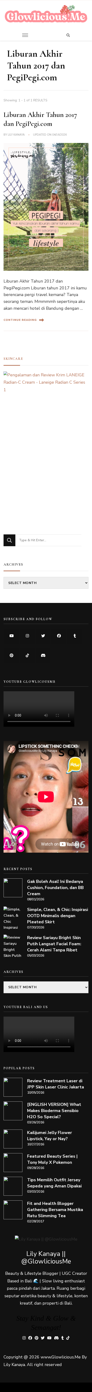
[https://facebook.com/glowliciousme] (58, 636)
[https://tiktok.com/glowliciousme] (27, 655)
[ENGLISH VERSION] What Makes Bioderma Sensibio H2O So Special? (54, 1111)
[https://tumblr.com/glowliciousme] (74, 636)
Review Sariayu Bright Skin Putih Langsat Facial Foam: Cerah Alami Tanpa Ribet (54, 944)
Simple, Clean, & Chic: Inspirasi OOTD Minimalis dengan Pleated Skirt (57, 916)
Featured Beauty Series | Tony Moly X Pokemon (52, 1159)
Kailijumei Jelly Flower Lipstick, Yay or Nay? (49, 1136)
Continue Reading (20, 320)
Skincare (13, 359)
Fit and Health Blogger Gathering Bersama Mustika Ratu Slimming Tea (55, 1210)
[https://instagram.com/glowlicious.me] (27, 636)
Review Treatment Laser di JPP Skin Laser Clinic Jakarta (55, 1084)
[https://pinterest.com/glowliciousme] (11, 655)
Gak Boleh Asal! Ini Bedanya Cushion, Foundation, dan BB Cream (55, 888)
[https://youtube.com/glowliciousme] (11, 636)
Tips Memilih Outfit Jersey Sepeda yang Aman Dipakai (54, 1183)
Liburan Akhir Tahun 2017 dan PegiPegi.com (40, 119)
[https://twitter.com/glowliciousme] (43, 636)
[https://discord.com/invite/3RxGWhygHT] (43, 655)
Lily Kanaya (16, 135)
